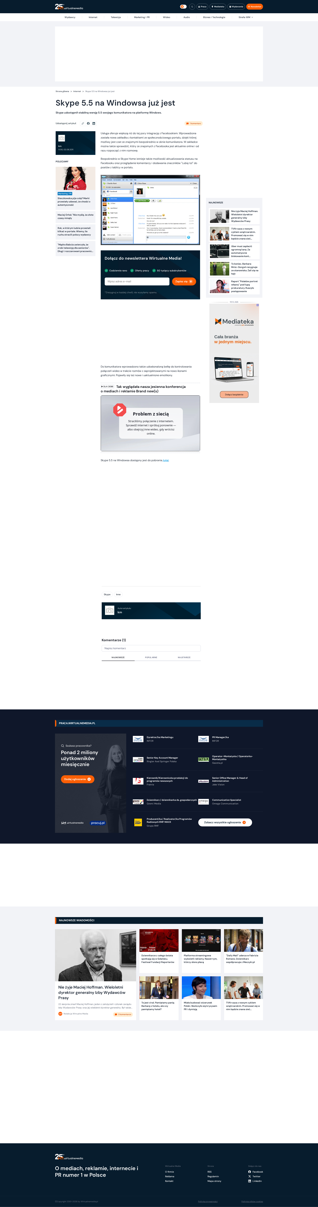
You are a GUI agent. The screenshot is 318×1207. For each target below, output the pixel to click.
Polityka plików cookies (252, 1201)
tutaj (165, 460)
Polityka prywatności (208, 1201)
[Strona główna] (69, 7)
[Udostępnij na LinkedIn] (93, 123)
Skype (107, 594)
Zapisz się (181, 281)
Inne (118, 594)
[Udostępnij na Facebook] (89, 123)
